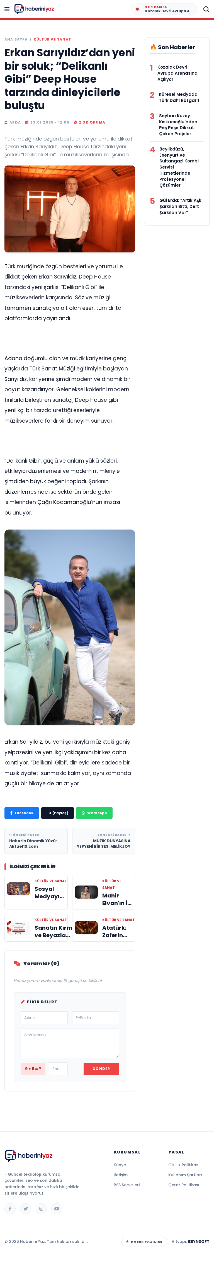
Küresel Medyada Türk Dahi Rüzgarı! (179, 97)
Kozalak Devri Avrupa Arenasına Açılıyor (177, 73)
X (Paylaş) (58, 813)
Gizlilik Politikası (184, 1165)
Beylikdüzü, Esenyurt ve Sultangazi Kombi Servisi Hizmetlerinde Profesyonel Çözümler (179, 167)
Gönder (101, 1068)
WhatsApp (97, 813)
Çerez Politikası (183, 1185)
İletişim (121, 1175)
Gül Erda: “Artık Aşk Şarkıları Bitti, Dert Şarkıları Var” (180, 206)
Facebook (24, 813)
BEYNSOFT (199, 1241)
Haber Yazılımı (146, 1241)
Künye (120, 1165)
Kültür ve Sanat (52, 39)
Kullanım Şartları (185, 1175)
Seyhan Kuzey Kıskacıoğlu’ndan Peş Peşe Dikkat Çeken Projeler (178, 125)
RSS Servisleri (127, 1185)
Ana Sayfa (16, 39)
